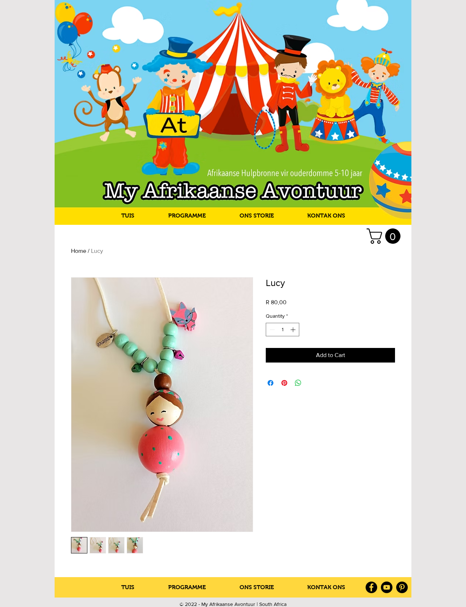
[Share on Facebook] (270, 383)
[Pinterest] (402, 587)
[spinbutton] (282, 329)
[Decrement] (271, 329)
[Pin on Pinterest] (284, 383)
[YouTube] (386, 587)
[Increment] (293, 329)
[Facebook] (371, 587)
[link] (385, 236)
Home (78, 251)
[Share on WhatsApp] (298, 383)
